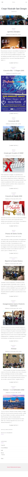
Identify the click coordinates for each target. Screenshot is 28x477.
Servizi (13, 28)
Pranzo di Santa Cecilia (13, 234)
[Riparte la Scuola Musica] (13, 273)
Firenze (13, 349)
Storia (2, 452)
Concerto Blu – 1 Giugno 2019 (13, 70)
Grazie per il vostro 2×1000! (13, 153)
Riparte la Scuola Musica (13, 261)
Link (2, 450)
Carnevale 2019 (13, 121)
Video (2, 458)
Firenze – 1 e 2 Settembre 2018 (13, 390)
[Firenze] (13, 361)
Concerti (13, 67)
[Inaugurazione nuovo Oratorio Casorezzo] (13, 318)
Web (20, 34)
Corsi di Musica (13, 257)
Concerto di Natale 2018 (13, 196)
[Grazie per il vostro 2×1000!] (13, 165)
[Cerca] (26, 2)
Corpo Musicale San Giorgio (14, 9)
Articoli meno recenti (7, 429)
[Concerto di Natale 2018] (13, 208)
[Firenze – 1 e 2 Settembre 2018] (13, 402)
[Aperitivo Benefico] (13, 43)
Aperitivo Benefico (13, 32)
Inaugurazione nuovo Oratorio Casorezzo (14, 305)
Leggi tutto (13, 62)
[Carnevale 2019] (13, 133)
